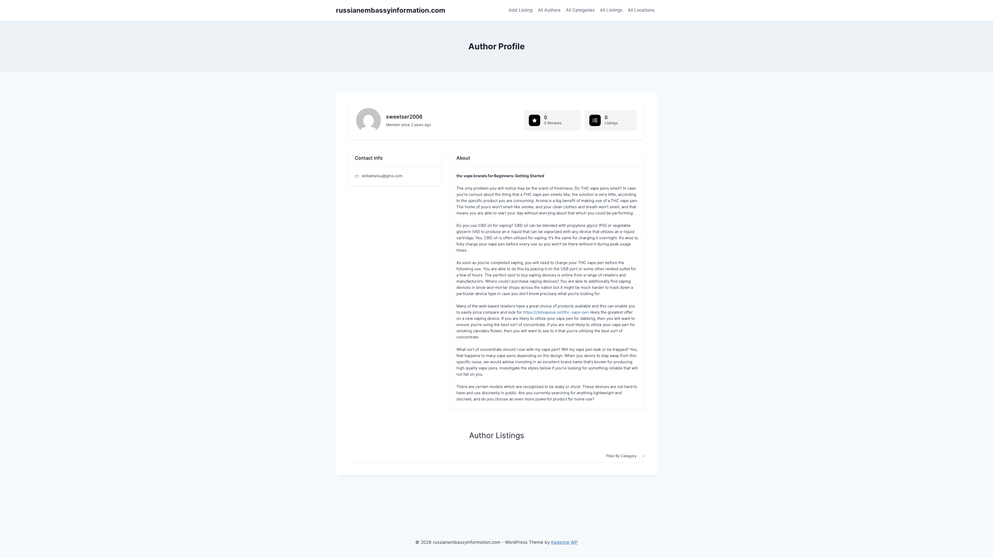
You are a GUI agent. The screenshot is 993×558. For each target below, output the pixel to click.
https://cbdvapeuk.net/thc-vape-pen (556, 312)
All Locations (641, 10)
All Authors (549, 10)
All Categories (580, 10)
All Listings (611, 10)
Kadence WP (564, 542)
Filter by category (621, 456)
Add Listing (520, 10)
